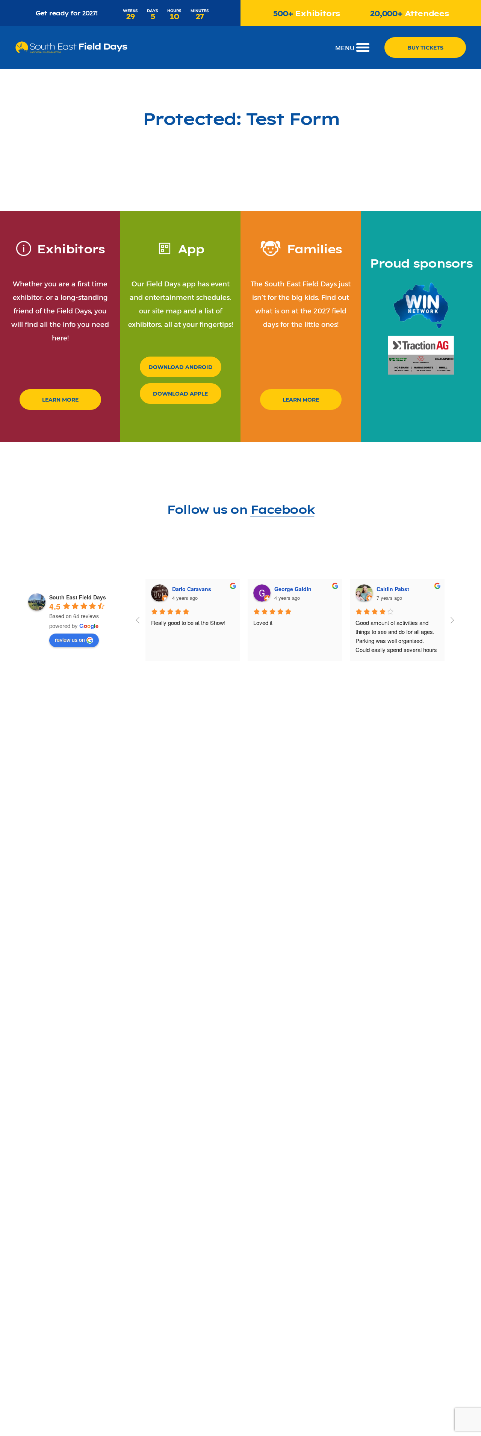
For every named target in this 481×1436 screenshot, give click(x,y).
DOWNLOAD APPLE (180, 393)
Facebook (282, 508)
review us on (70, 639)
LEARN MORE (60, 399)
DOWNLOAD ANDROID (180, 366)
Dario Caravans (191, 589)
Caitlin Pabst (393, 589)
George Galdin (293, 589)
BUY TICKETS (425, 47)
